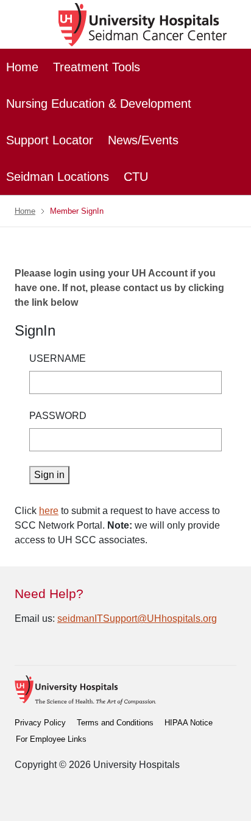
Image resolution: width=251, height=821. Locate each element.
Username (57, 358)
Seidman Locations (57, 176)
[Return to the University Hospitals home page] (85, 689)
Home (22, 67)
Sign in (49, 475)
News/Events (143, 140)
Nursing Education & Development (98, 103)
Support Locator (49, 140)
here (48, 511)
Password (58, 415)
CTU (136, 176)
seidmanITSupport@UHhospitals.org (137, 618)
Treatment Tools (96, 67)
